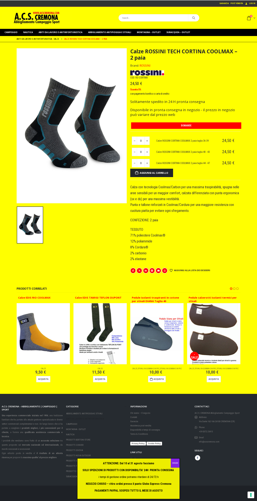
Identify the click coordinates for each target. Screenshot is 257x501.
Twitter (139, 270)
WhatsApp (164, 270)
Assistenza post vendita (140, 425)
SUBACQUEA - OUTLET (76, 476)
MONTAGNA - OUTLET (76, 429)
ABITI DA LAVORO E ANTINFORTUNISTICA (60, 32)
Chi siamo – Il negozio (140, 413)
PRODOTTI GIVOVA (74, 450)
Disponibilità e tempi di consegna (145, 429)
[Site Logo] (37, 18)
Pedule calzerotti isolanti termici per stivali (213, 299)
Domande (186, 125)
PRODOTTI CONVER (75, 445)
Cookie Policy (154, 443)
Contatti (133, 417)
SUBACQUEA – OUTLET (178, 32)
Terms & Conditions (139, 434)
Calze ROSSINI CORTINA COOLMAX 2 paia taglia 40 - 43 (183, 152)
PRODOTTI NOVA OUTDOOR (78, 455)
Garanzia (224, 3)
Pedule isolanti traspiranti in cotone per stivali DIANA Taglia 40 (155, 299)
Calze (43, 369)
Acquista (43, 379)
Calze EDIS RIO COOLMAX (34, 297)
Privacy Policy (138, 443)
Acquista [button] (159, 379)
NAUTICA (28, 32)
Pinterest (152, 270)
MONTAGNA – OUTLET (149, 32)
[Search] (193, 17)
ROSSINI (145, 65)
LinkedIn (146, 270)
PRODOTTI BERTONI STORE (78, 439)
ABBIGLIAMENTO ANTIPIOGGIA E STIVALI (109, 32)
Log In (252, 3)
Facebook (133, 270)
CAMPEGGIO (11, 32)
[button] (231, 289)
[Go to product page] (43, 333)
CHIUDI (175, 463)
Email (158, 270)
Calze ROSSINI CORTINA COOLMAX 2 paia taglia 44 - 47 (183, 163)
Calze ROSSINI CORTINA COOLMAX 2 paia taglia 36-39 (182, 140)
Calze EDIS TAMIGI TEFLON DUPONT (98, 297)
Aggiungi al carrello (154, 172)
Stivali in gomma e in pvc (148, 369)
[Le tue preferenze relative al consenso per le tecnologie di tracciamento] (251, 495)
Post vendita (237, 3)
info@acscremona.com (209, 441)
